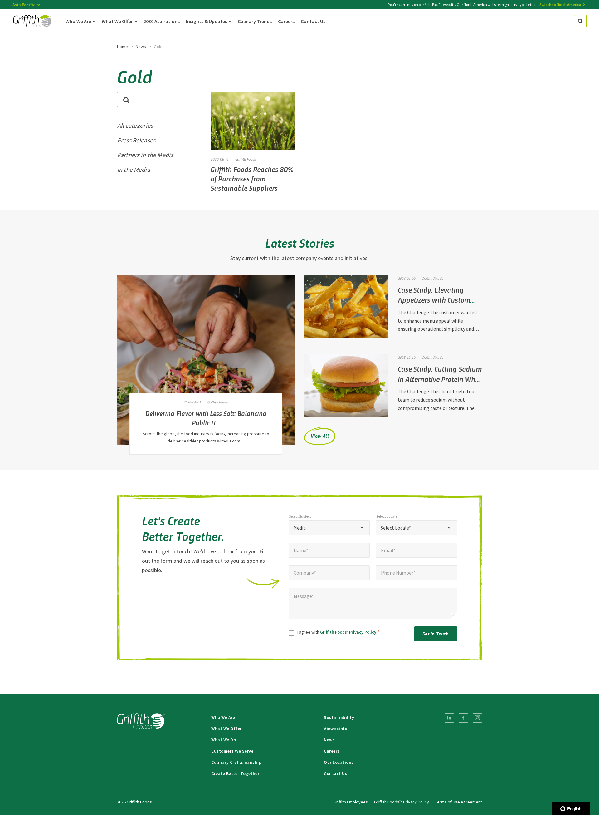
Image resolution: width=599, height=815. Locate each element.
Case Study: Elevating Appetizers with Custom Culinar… (434, 299)
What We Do (223, 740)
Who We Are (223, 717)
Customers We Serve (232, 751)
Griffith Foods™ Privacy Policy (401, 802)
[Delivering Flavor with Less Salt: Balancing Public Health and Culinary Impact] (206, 360)
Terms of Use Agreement (458, 802)
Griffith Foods (245, 158)
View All (320, 435)
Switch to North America (560, 4)
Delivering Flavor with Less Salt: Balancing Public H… (205, 417)
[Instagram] (477, 718)
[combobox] (329, 527)
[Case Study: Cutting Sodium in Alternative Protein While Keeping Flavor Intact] (346, 385)
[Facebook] (463, 718)
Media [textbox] (299, 528)
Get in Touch (435, 633)
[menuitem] (449, 718)
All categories (135, 125)
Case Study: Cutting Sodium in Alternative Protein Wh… (440, 373)
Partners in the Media (145, 155)
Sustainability (339, 717)
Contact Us (335, 773)
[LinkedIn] (449, 718)
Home (122, 46)
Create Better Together (235, 773)
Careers (332, 751)
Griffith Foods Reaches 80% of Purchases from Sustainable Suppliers (252, 178)
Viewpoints (335, 728)
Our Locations (339, 762)
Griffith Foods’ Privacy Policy (348, 632)
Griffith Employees (351, 802)
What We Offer (226, 728)
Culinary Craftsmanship (236, 762)
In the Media (133, 169)
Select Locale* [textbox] (396, 528)
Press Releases (136, 140)
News (141, 46)
